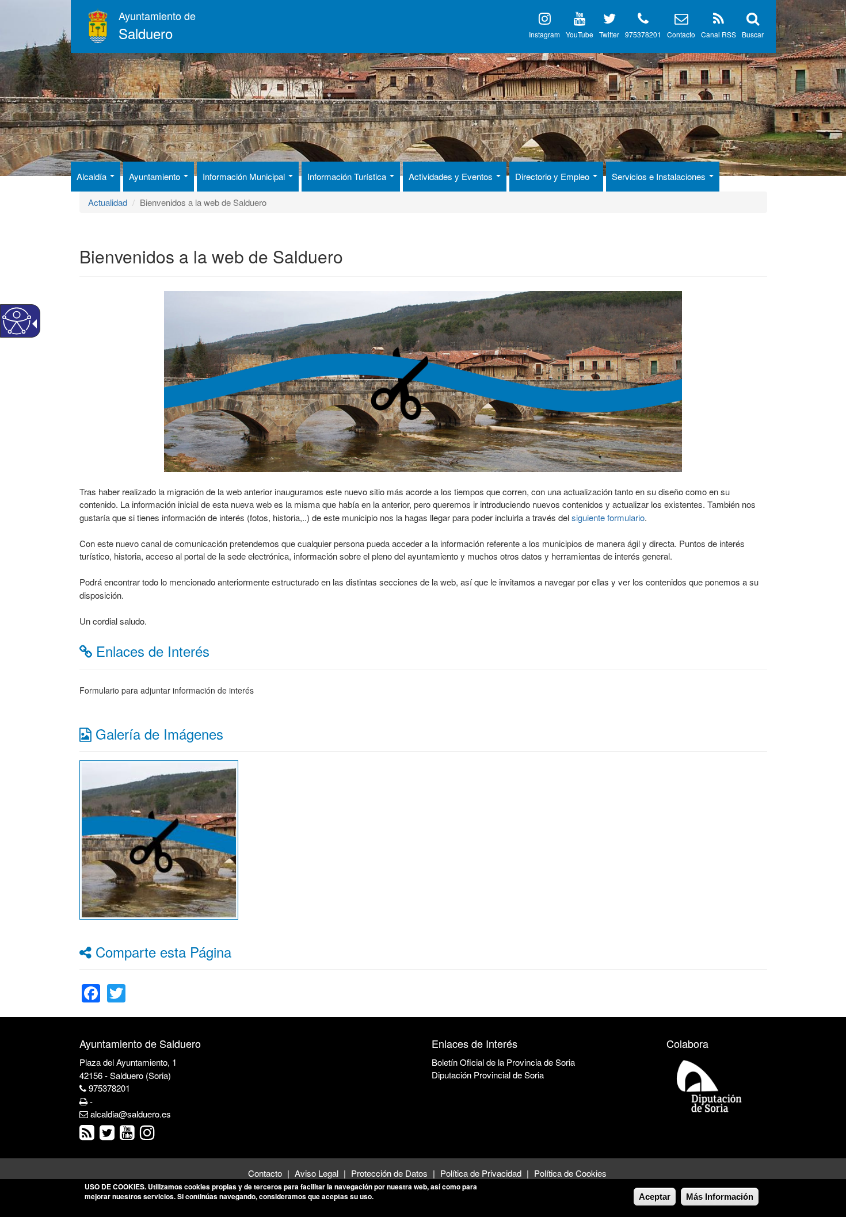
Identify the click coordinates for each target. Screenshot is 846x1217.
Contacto (681, 34)
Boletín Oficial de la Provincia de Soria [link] (503, 1062)
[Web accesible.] (17, 321)
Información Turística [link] (347, 176)
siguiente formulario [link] (608, 517)
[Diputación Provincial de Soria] (709, 1086)
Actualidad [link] (107, 202)
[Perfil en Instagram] (545, 20)
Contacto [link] (265, 1173)
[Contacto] (681, 20)
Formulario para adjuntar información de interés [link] (166, 690)
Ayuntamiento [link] (155, 176)
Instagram (544, 34)
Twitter (609, 34)
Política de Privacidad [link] (480, 1173)
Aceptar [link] (654, 1196)
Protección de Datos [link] (389, 1173)
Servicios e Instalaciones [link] (660, 176)
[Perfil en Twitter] (609, 20)
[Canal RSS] (718, 20)
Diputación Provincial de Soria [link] (488, 1075)
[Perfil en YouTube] (580, 20)
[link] (158, 838)
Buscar (753, 34)
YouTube (579, 34)
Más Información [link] (719, 1196)
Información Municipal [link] (245, 176)
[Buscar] (752, 20)
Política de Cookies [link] (570, 1173)
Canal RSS (718, 34)
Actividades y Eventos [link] (452, 176)
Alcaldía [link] (93, 176)
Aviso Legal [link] (316, 1173)
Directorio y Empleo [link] (553, 176)
